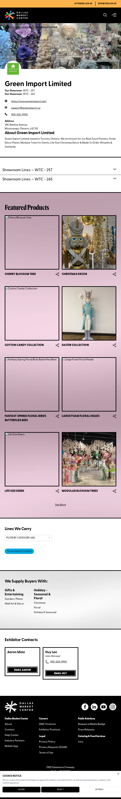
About (8, 724)
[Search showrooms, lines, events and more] (105, 15)
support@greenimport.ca (25, 108)
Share (57, 274)
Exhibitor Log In (107, 4)
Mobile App (11, 746)
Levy (80, 742)
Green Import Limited (19, 551)
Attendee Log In (83, 4)
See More (60, 505)
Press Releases (86, 730)
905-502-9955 (58, 662)
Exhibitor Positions (49, 730)
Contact (9, 730)
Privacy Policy (47, 742)
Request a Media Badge (91, 724)
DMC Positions (47, 724)
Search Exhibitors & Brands (18, 27)
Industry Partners (14, 740)
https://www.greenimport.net (28, 101)
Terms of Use (46, 753)
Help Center (12, 735)
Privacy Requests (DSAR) (53, 747)
